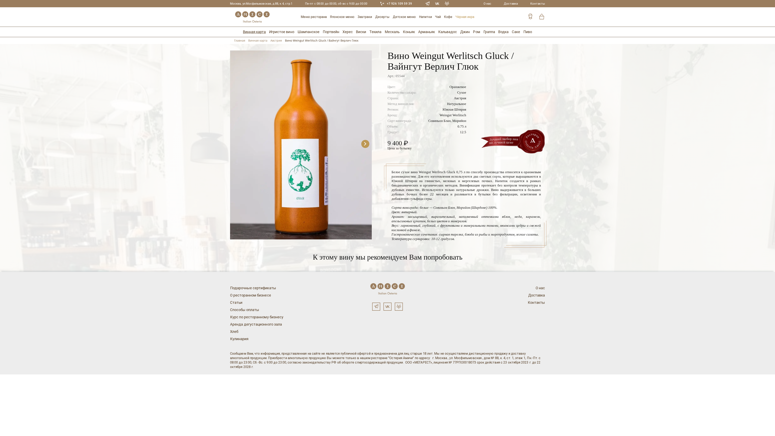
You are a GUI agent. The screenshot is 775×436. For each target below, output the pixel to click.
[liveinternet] (9, 376)
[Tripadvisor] (447, 3)
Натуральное (456, 104)
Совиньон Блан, (439, 121)
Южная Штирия (454, 109)
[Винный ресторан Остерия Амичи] (252, 17)
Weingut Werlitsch (453, 115)
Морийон (459, 121)
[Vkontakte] (437, 3)
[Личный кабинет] (530, 17)
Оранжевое (457, 87)
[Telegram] (427, 3)
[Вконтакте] (387, 307)
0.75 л (462, 126)
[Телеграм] (376, 307)
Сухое (461, 92)
